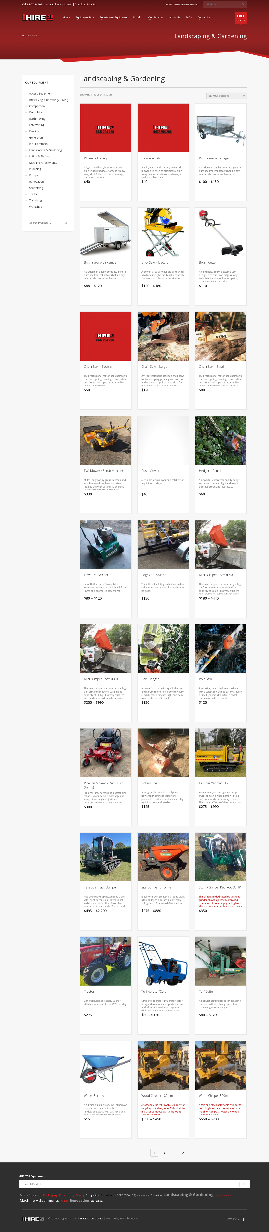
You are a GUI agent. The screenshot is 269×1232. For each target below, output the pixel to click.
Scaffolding (36, 188)
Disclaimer (97, 1218)
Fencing (34, 131)
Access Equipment (40, 93)
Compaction (37, 106)
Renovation (36, 181)
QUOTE (241, 18)
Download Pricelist (85, 4)
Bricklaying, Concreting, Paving (48, 100)
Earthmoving (37, 118)
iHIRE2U (84, 1218)
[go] (243, 4)
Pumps (33, 175)
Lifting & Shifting (39, 156)
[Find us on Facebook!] (244, 1219)
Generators (36, 137)
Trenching (35, 200)
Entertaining (36, 125)
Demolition (36, 112)
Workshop (35, 207)
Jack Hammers (38, 144)
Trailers (34, 194)
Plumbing (35, 169)
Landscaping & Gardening (45, 150)
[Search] (66, 223)
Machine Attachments (43, 162)
